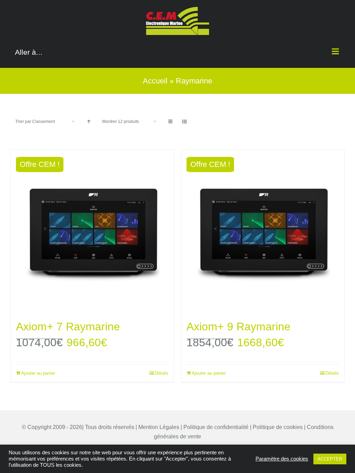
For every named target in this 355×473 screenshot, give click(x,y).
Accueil (155, 81)
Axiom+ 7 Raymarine (68, 326)
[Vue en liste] (184, 121)
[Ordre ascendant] (88, 122)
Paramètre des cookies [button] (282, 459)
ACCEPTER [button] (330, 459)
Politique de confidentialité (216, 427)
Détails (161, 373)
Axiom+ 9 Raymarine (239, 326)
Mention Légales (158, 427)
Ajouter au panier (38, 373)
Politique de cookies (278, 427)
